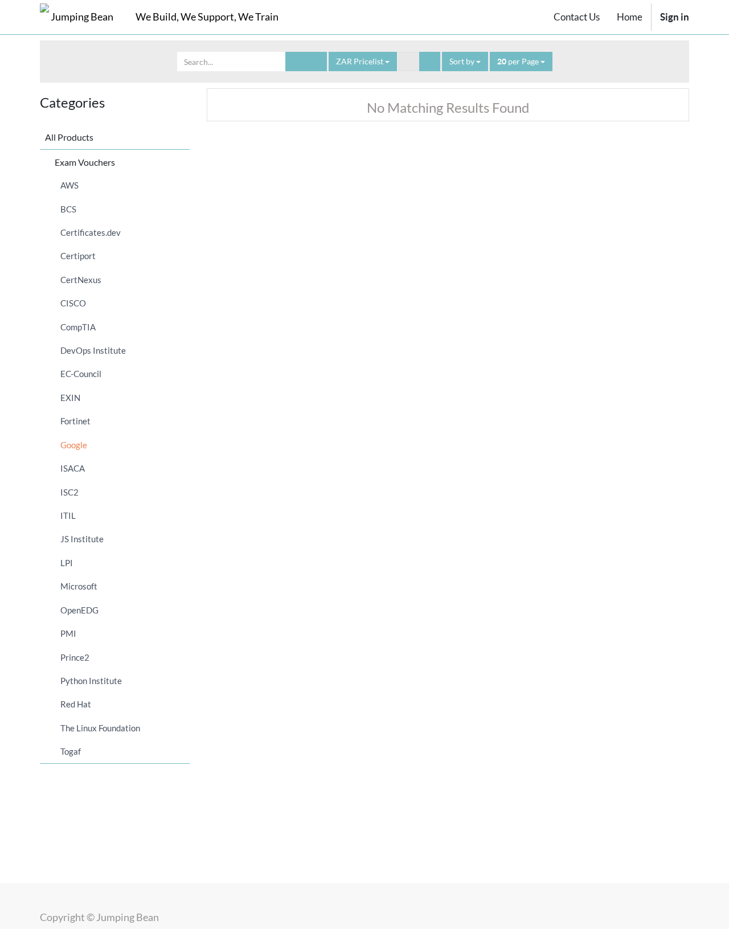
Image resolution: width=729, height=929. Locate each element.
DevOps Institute (93, 350)
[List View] (429, 61)
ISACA (72, 468)
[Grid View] (409, 61)
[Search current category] (295, 61)
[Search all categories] (316, 61)
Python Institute (91, 681)
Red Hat (75, 704)
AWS (69, 185)
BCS (68, 209)
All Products (69, 137)
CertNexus (80, 280)
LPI (66, 563)
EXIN (70, 397)
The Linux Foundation (100, 728)
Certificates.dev (90, 232)
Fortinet (75, 421)
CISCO (73, 303)
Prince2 (74, 657)
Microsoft (78, 586)
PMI (68, 633)
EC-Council (80, 374)
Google (73, 445)
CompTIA (78, 327)
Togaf (70, 751)
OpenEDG (79, 610)
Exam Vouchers (85, 162)
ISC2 (69, 492)
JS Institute (82, 539)
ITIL (68, 515)
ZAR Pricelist (360, 61)
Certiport (78, 256)
